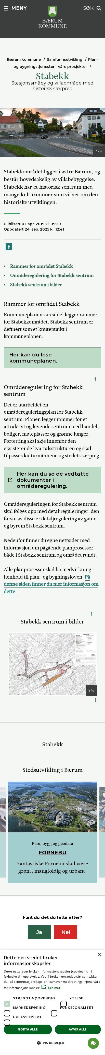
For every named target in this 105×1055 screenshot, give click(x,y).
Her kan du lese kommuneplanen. (34, 358)
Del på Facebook (9, 249)
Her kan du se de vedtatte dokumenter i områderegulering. (53, 480)
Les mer (53, 988)
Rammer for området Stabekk (41, 266)
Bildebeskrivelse (28, 152)
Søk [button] (88, 8)
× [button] (99, 955)
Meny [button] (19, 8)
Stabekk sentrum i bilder (36, 284)
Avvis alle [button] (78, 1029)
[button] (52, 1043)
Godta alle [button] (28, 1029)
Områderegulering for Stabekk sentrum (52, 275)
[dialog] (52, 1002)
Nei (65, 932)
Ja (39, 932)
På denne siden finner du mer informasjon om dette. (51, 584)
